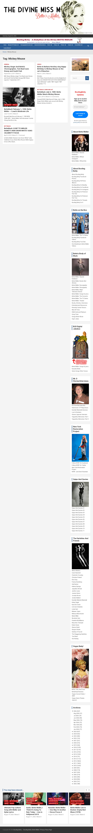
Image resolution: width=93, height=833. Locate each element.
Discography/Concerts (26, 44)
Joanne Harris (76, 593)
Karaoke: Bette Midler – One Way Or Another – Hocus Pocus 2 (35, 810)
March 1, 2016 (41, 73)
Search (87, 78)
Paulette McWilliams (78, 620)
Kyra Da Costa (76, 604)
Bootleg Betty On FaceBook (80, 187)
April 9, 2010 (7, 135)
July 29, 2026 (74, 816)
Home (5, 44)
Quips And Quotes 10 (78, 528)
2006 (75, 774)
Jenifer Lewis (76, 591)
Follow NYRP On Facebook (80, 463)
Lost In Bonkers (76, 412)
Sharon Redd (75, 627)
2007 (75, 772)
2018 (75, 747)
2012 (75, 761)
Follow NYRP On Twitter (79, 465)
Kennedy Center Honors (79, 307)
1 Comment (21, 135)
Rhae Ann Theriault (77, 623)
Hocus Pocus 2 (31, 801)
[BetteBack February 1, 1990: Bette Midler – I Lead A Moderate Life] (19, 97)
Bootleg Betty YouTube (79, 242)
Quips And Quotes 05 (78, 517)
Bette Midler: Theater (78, 301)
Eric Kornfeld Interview (78, 405)
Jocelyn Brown (76, 595)
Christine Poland (77, 577)
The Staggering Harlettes (79, 634)
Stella (15, 104)
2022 (75, 738)
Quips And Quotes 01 (78, 508)
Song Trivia (75, 314)
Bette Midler (9, 801)
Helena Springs (76, 586)
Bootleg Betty (18, 830)
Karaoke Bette (76, 369)
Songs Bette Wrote (77, 316)
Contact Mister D (7, 48)
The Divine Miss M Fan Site (12, 803)
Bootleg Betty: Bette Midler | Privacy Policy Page (37, 830)
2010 (75, 765)
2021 (75, 740)
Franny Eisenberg (77, 582)
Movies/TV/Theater (12, 44)
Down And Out (48, 89)
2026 (75, 711)
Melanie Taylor (76, 611)
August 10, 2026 (31, 814)
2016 (75, 752)
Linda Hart (75, 609)
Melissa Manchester (78, 613)
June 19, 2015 (8, 114)
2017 (75, 750)
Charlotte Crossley (77, 575)
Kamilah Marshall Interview (80, 410)
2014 (75, 756)
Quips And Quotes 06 (78, 519)
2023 (75, 736)
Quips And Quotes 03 (78, 512)
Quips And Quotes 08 (78, 524)
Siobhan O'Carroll (77, 632)
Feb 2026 (76, 727)
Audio (6, 798)
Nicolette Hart (76, 618)
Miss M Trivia (76, 310)
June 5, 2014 (41, 96)
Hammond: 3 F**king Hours (80, 408)
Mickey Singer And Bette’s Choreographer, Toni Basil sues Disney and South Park (16, 69)
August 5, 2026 (52, 814)
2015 (75, 754)
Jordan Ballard (76, 598)
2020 (75, 743)
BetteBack (8, 104)
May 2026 (76, 720)
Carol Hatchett (76, 573)
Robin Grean (75, 625)
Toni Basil (75, 636)
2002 (75, 784)
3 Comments (55, 96)
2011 (75, 763)
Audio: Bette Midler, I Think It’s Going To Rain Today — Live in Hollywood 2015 (12, 811)
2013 (75, 759)
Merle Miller (75, 616)
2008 (75, 770)
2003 (75, 781)
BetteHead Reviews (77, 692)
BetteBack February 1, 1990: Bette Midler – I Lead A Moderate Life (18, 110)
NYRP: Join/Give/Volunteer (80, 471)
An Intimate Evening (55, 801)
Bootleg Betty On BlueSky (79, 185)
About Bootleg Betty (78, 174)
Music (48, 44)
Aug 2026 (76, 713)
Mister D (18, 73)
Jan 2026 (76, 729)
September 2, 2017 (9, 73)
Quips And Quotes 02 (78, 510)
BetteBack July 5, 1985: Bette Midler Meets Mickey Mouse (49, 93)
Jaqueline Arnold (77, 589)
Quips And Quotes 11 (78, 531)
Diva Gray (74, 579)
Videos (55, 44)
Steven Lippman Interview (79, 414)
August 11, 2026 (9, 816)
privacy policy (76, 122)
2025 (75, 731)
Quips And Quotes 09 (78, 526)
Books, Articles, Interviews (80, 303)
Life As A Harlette (77, 607)
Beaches (12, 798)
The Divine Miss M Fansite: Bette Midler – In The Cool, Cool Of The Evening (79, 811)
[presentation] (86, 790)
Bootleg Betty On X (77, 202)
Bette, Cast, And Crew (78, 689)
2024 (75, 734)
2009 (75, 768)
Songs (78, 801)
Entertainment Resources (79, 305)
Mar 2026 (76, 725)
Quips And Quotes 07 (78, 521)
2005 (75, 777)
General (6, 64)
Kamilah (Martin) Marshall (79, 600)
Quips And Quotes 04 (78, 515)
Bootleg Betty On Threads (79, 200)
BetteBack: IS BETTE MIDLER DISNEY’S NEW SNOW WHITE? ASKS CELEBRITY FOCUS (18, 130)
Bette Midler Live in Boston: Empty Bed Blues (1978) (56, 810)
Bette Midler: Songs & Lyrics (80, 294)
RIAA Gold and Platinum (79, 312)
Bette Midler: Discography (79, 285)
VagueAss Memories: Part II (80, 419)
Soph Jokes (75, 319)
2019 (75, 745)
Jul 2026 (76, 715)
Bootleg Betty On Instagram (80, 189)
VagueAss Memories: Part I (80, 417)
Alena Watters (76, 570)
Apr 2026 (76, 722)
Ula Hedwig (75, 638)
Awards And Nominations (40, 44)
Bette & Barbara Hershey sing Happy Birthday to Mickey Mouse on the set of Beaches (51, 69)
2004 (75, 779)
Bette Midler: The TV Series (80, 235)
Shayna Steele (76, 629)
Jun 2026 (76, 718)
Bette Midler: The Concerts (80, 296)
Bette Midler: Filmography (79, 287)
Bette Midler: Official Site (79, 161)
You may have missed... (13, 790)
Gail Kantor (75, 584)
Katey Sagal (75, 602)
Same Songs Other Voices (80, 371)
